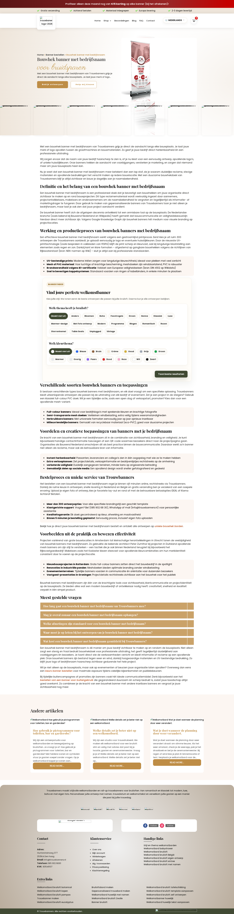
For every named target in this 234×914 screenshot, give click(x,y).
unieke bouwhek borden (169, 526)
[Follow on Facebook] (145, 825)
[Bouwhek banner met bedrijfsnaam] (159, 69)
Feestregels (117, 316)
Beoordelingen (121, 20)
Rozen (164, 323)
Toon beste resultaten (171, 374)
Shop (106, 20)
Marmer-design (59, 323)
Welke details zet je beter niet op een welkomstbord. (114, 731)
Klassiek (158, 316)
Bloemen (89, 316)
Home (98, 20)
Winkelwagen (99, 856)
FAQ (141, 20)
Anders (75, 316)
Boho (102, 316)
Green (132, 316)
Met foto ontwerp (82, 323)
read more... (57, 765)
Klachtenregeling (100, 870)
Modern (102, 323)
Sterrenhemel (58, 331)
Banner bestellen (55, 54)
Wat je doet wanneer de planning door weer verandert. (175, 731)
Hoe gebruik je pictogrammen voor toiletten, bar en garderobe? (56, 731)
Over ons (96, 849)
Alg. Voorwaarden (101, 863)
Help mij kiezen (85, 84)
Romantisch (148, 323)
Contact (150, 20)
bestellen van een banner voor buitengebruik (66, 680)
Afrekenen (97, 860)
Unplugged (95, 331)
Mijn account (98, 853)
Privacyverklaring (100, 867)
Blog (134, 20)
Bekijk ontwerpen (52, 84)
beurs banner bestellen (58, 671)
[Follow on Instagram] (162, 825)
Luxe (170, 316)
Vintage (111, 331)
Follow (153, 825)
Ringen (133, 323)
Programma (117, 323)
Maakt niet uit (58, 316)
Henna (144, 316)
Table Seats (78, 331)
